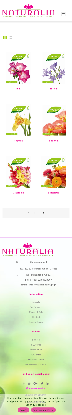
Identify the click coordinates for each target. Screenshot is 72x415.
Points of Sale (36, 312)
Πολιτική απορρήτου (43, 410)
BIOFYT (36, 339)
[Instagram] (29, 383)
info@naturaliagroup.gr (42, 284)
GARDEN (36, 354)
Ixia (18, 88)
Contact (36, 317)
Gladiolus (18, 192)
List (10, 37)
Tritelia (53, 88)
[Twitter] (42, 383)
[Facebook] (24, 383)
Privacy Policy (36, 322)
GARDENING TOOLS (36, 364)
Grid (5, 37)
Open (63, 14)
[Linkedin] (47, 383)
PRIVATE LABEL (36, 359)
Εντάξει (23, 410)
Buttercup (53, 192)
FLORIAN (36, 345)
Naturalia (36, 302)
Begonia (53, 140)
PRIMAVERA (36, 349)
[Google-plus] (35, 383)
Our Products (36, 307)
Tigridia (18, 140)
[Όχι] (67, 404)
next (43, 212)
